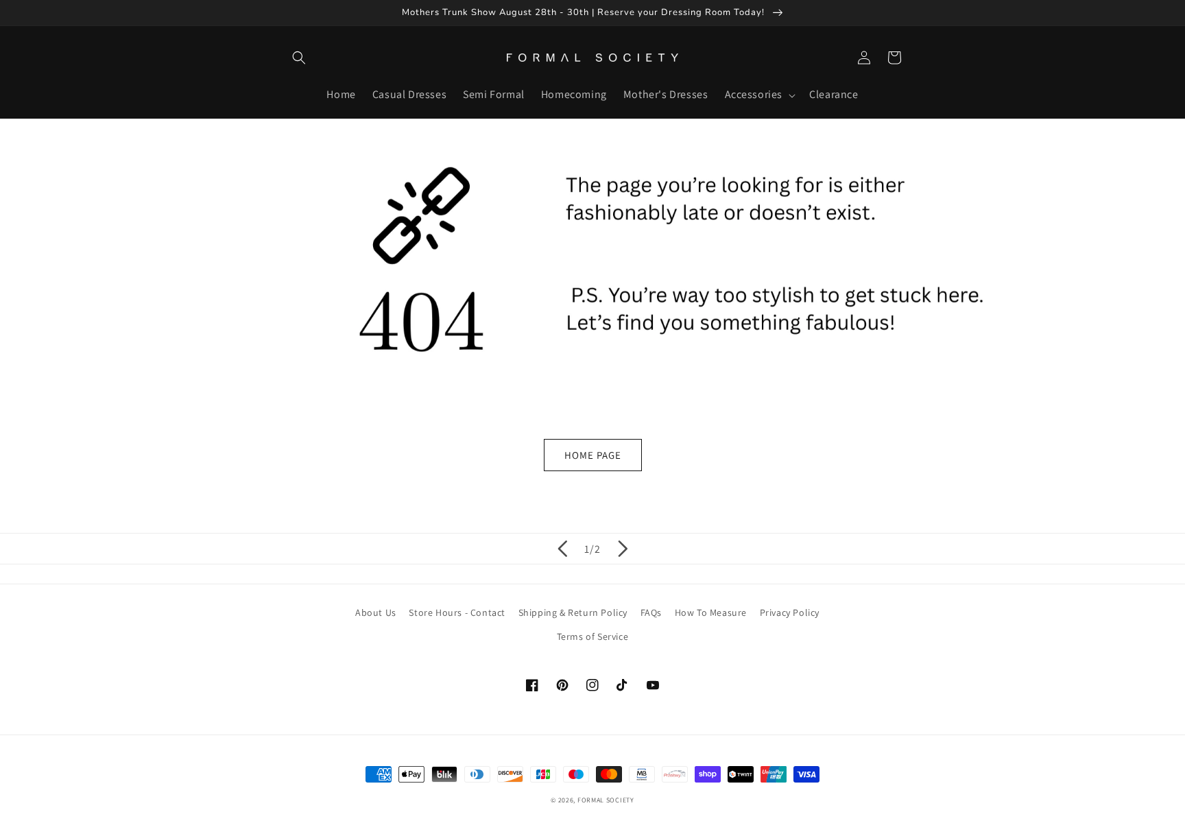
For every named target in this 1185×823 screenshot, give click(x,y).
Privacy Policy (789, 612)
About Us (375, 612)
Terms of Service (593, 636)
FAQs (651, 612)
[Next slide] (623, 549)
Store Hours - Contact (457, 612)
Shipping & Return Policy (572, 612)
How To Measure (711, 612)
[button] (299, 58)
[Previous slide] (562, 549)
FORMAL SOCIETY (605, 800)
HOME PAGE (592, 455)
